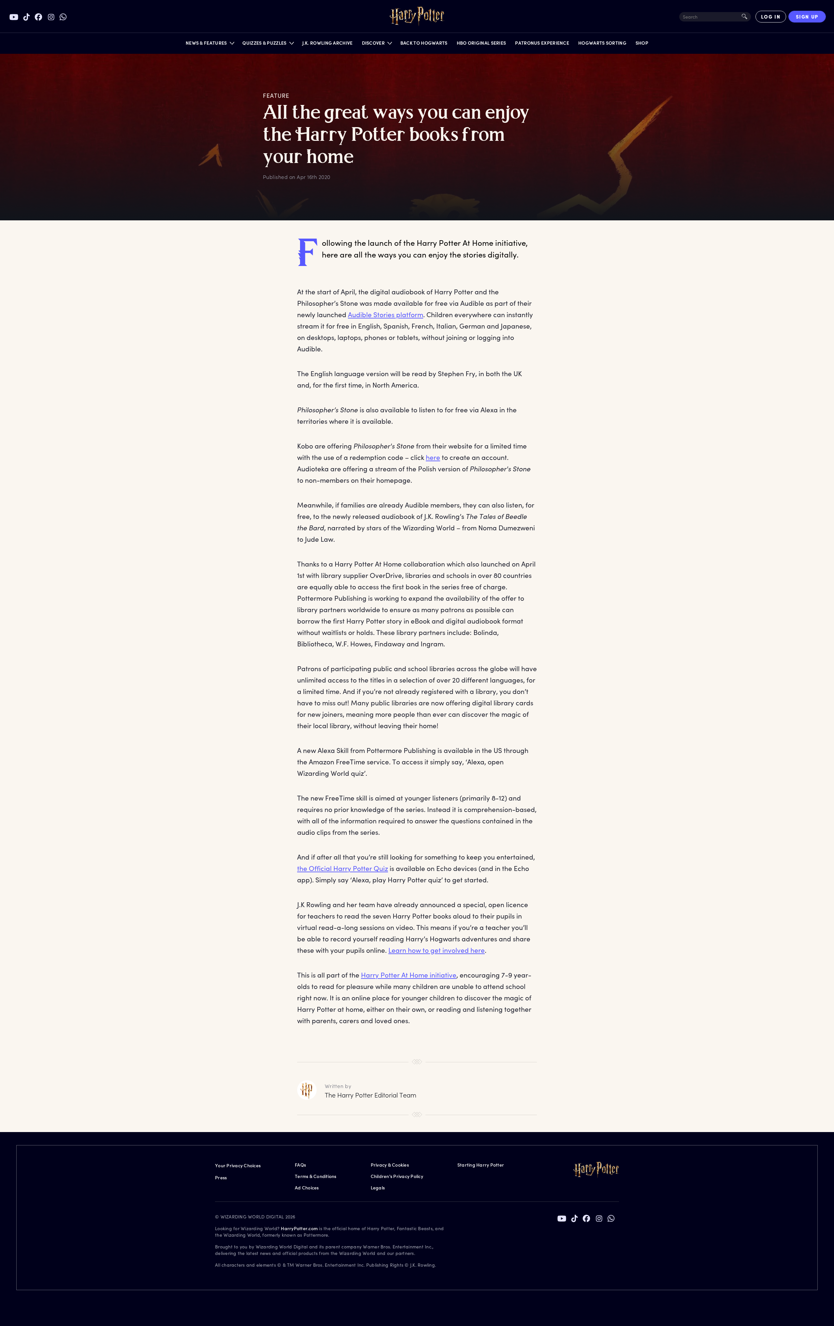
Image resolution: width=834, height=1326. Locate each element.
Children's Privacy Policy (397, 1176)
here (433, 457)
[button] (209, 44)
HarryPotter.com (299, 1228)
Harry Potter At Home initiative (408, 975)
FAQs (300, 1165)
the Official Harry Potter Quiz (342, 868)
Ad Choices (307, 1188)
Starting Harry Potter (480, 1165)
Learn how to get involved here (436, 950)
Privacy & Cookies (390, 1165)
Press (221, 1177)
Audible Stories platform (385, 314)
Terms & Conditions (316, 1176)
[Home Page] (417, 17)
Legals (378, 1188)
